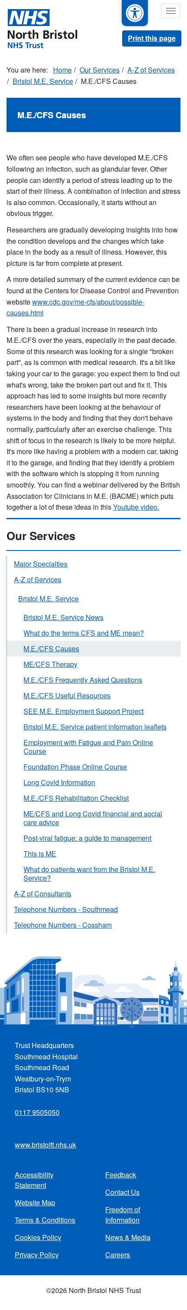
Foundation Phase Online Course (75, 767)
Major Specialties (40, 564)
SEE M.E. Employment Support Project (83, 711)
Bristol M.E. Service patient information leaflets (95, 727)
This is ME (39, 854)
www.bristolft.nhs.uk (45, 1145)
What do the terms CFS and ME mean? (83, 633)
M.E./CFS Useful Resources (66, 695)
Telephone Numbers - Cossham (63, 925)
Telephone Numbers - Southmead (66, 909)
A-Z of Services (151, 70)
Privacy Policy (37, 1255)
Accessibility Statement (34, 1180)
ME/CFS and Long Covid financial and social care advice (92, 818)
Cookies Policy (38, 1237)
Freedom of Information (122, 1214)
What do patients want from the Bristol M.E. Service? (89, 873)
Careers (117, 1255)
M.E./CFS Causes (51, 648)
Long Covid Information (59, 782)
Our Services (100, 70)
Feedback (120, 1175)
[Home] (38, 27)
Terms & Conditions (45, 1220)
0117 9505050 (37, 1112)
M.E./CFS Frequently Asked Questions (82, 680)
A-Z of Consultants (42, 894)
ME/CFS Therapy (50, 664)
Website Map (35, 1202)
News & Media (127, 1237)
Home (62, 70)
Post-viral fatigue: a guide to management (87, 838)
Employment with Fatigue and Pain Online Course (88, 746)
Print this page (152, 38)
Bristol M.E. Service (43, 81)
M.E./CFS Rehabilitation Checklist (76, 798)
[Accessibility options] (135, 13)
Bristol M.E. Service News (63, 617)
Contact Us (122, 1192)
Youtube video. (136, 507)
